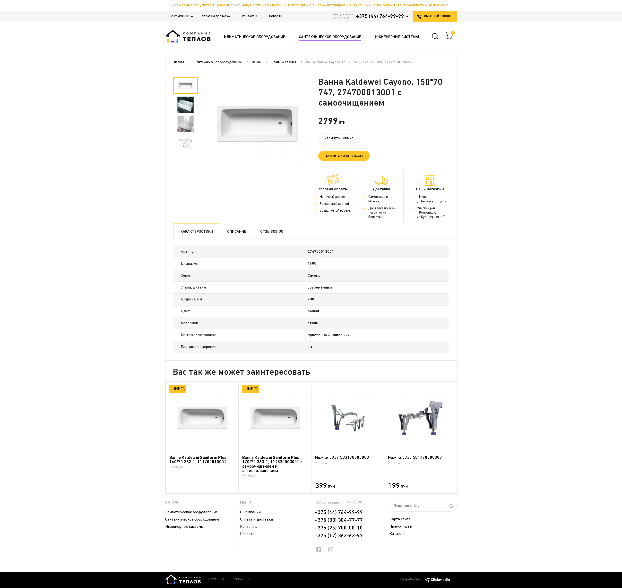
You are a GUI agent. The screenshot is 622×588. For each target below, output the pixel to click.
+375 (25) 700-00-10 (339, 528)
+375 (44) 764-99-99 (380, 16)
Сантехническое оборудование (218, 62)
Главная (178, 62)
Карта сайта (400, 519)
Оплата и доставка (215, 16)
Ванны (256, 62)
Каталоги (397, 534)
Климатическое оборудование (191, 512)
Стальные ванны (283, 62)
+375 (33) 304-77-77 (339, 520)
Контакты (249, 16)
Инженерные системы (184, 527)
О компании (180, 16)
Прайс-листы (400, 527)
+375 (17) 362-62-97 (339, 535)
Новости (275, 16)
